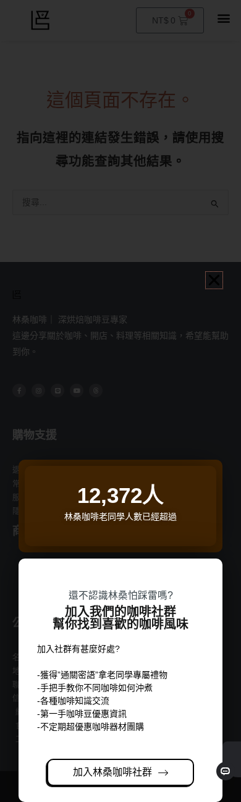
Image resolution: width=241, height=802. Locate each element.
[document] (120, 401)
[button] (214, 280)
